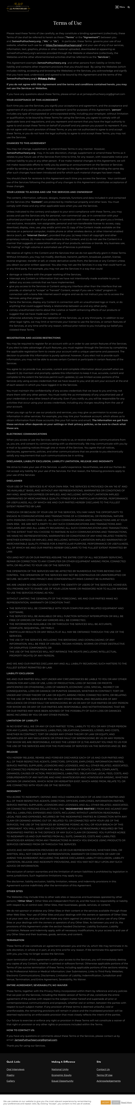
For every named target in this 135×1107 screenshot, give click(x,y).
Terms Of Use (104, 1075)
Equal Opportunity (62, 1081)
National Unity (60, 1069)
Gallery (11, 1081)
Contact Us (103, 1069)
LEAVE (116, 1102)
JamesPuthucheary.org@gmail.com (36, 1040)
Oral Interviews (15, 1069)
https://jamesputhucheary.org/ (64, 45)
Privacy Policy (46, 78)
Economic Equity (62, 1075)
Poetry (10, 1075)
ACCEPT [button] (105, 1102)
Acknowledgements (109, 1081)
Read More (126, 1102)
